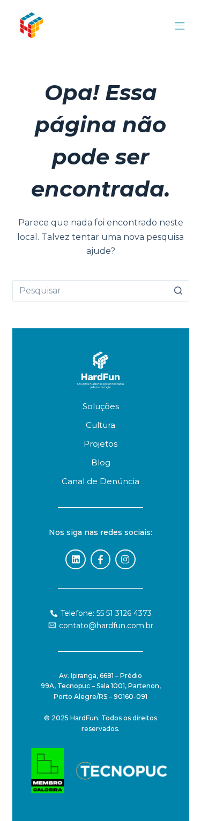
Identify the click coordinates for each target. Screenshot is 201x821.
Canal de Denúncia (100, 481)
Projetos (100, 444)
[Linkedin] (75, 559)
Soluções (101, 406)
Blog (100, 462)
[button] (179, 27)
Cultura (100, 425)
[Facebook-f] (100, 559)
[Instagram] (125, 559)
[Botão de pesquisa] (178, 291)
